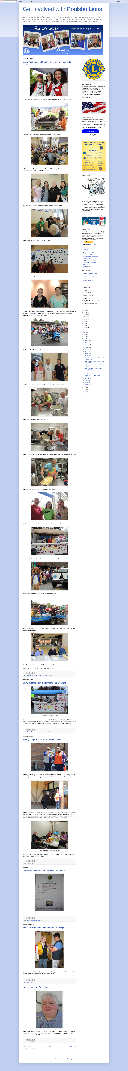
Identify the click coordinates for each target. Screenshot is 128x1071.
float (28, 675)
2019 (84, 325)
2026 (84, 310)
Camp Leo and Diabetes (89, 260)
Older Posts (73, 1046)
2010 (84, 391)
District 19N (86, 275)
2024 (84, 314)
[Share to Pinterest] (34, 673)
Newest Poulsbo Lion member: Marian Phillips (43, 928)
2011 (84, 389)
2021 (84, 321)
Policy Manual (86, 264)
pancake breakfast (34, 675)
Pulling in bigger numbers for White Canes (42, 739)
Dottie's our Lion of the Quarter (36, 987)
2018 (84, 327)
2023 (84, 317)
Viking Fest (51, 731)
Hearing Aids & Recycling (89, 255)
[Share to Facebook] (33, 673)
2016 (84, 332)
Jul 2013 (87, 351)
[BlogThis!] (29, 673)
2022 (84, 319)
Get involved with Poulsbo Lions (62, 9)
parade (40, 675)
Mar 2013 (87, 380)
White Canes (30, 863)
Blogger (71, 1059)
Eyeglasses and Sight (88, 253)
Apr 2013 (87, 378)
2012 (84, 387)
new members (30, 982)
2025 (84, 312)
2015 (84, 334)
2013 (84, 338)
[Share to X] (31, 673)
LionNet (85, 279)
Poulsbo (29, 731)
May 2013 (87, 356)
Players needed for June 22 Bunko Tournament (44, 871)
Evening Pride (39, 920)
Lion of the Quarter (31, 1041)
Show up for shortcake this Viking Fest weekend (44, 683)
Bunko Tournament (31, 920)
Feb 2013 (87, 382)
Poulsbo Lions (34, 731)
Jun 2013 (87, 353)
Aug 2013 (87, 349)
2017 (84, 330)
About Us (85, 249)
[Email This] (27, 673)
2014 (84, 336)
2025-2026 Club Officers (89, 251)
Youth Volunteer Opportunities (90, 256)
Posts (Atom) (33, 1049)
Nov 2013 (87, 342)
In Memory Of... (87, 266)
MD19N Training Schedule (90, 273)
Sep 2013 (87, 347)
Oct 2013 (87, 345)
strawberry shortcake (47, 675)
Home (49, 1046)
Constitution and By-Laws (89, 262)
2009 (84, 394)
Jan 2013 (87, 384)
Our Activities (86, 258)
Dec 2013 (87, 340)
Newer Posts (26, 1046)
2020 (84, 323)
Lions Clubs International (89, 277)
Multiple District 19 (88, 280)
